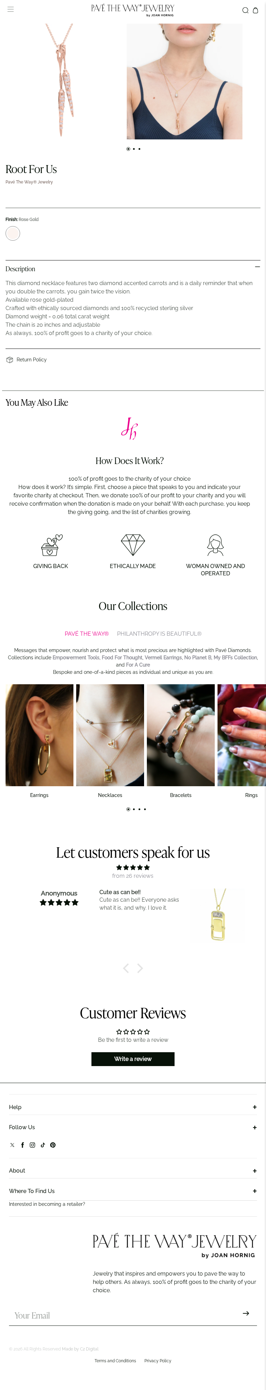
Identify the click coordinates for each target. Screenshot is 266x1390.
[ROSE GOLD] (13, 233)
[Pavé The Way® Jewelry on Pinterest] (53, 1146)
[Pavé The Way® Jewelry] (133, 10)
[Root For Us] (63, 81)
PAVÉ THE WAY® (87, 633)
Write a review (133, 1059)
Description (20, 269)
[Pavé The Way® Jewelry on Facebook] (22, 1146)
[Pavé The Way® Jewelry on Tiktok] (42, 1146)
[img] (133, 867)
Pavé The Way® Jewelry (29, 182)
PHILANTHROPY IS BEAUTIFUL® (159, 633)
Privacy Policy (157, 1360)
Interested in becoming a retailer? (47, 1204)
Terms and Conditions (115, 1360)
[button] (128, 968)
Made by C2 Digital (80, 1349)
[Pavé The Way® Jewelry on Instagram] (32, 1146)
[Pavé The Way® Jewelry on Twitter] (12, 1146)
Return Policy (32, 359)
